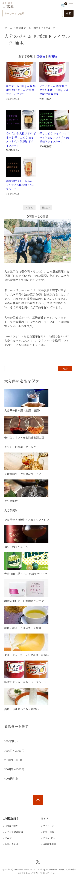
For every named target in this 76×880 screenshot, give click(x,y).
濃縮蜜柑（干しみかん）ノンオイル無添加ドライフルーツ (20, 185)
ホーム (8, 27)
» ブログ (7, 838)
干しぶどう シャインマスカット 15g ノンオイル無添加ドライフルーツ (54, 137)
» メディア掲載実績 (13, 832)
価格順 (40, 56)
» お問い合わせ (10, 844)
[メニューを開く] (71, 5)
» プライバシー (48, 838)
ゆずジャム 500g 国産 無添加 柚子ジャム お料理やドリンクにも (21, 90)
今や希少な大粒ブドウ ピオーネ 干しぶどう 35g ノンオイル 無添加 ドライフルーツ (21, 139)
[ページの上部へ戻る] (38, 800)
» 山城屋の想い (10, 825)
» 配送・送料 (47, 832)
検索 (68, 13)
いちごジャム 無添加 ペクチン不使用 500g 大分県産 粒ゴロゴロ (53, 90)
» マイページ (47, 825)
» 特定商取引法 (48, 844)
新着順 (52, 56)
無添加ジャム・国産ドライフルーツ (35, 27)
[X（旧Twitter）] (38, 861)
